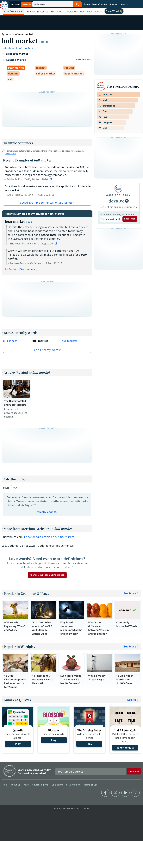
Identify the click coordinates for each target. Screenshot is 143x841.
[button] (124, 4)
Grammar (113, 4)
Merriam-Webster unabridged (47, 575)
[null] (127, 201)
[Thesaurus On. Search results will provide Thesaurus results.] (21, 4)
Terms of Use (90, 784)
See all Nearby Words (46, 350)
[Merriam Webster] (118, 189)
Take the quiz (125, 747)
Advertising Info (40, 784)
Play (18, 743)
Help (5, 784)
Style (6, 488)
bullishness (10, 341)
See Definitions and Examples (117, 206)
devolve (117, 200)
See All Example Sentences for (46, 202)
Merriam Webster (9, 770)
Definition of (16, 48)
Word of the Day (99, 4)
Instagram (135, 793)
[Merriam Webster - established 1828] (4, 4)
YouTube (125, 793)
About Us (16, 784)
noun (44, 41)
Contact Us (58, 784)
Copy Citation (48, 512)
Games (87, 4)
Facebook (105, 793)
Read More (10, 153)
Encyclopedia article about (49, 537)
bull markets (70, 341)
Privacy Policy (73, 784)
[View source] (51, 179)
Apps (26, 784)
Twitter (115, 793)
